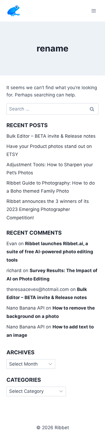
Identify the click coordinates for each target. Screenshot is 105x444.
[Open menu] (94, 10)
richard (14, 270)
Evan (11, 243)
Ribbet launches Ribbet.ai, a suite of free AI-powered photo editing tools (49, 252)
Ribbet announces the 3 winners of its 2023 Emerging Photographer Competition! (47, 209)
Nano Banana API (25, 308)
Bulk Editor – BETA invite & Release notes (51, 136)
